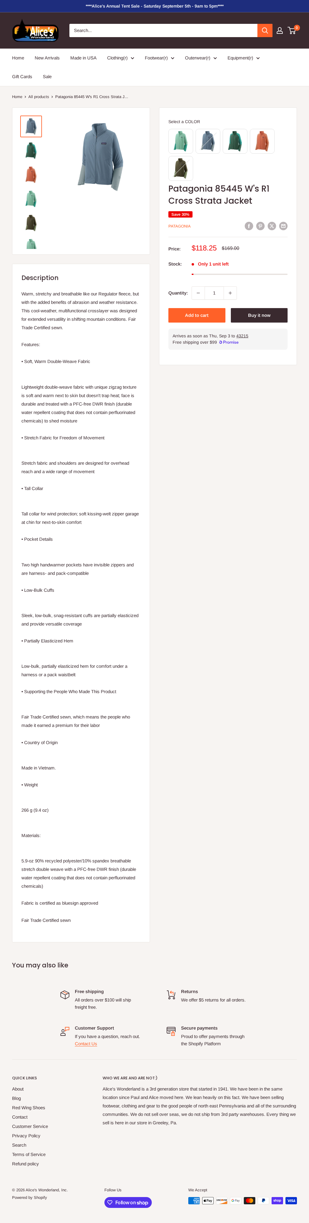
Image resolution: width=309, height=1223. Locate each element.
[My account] (280, 30)
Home (18, 57)
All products (38, 96)
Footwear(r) (156, 57)
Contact (19, 1116)
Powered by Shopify (29, 1197)
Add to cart (197, 315)
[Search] (264, 30)
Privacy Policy (26, 1135)
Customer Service (30, 1126)
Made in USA (83, 57)
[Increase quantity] (230, 293)
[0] (292, 30)
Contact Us (86, 1043)
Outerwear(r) (197, 57)
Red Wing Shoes (28, 1107)
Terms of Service (29, 1154)
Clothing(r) (117, 57)
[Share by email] (283, 225)
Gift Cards (22, 76)
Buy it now (259, 315)
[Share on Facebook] (249, 225)
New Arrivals (47, 57)
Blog (16, 1098)
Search (19, 1145)
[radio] (180, 141)
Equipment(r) (240, 57)
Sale (47, 76)
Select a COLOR (184, 121)
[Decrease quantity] (198, 293)
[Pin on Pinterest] (260, 225)
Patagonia (179, 226)
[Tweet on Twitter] (272, 225)
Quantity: (178, 292)
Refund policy (25, 1163)
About (18, 1088)
